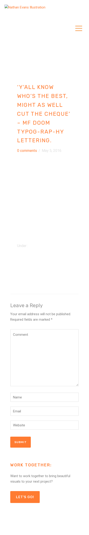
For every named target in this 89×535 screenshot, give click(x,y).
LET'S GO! (25, 497)
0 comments (27, 150)
